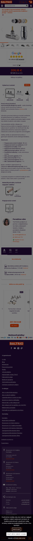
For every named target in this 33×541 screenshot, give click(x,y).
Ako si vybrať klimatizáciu (10, 392)
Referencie (5, 364)
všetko (27, 85)
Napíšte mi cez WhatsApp (18, 241)
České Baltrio (5, 443)
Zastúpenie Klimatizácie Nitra (11, 430)
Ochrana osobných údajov (10, 385)
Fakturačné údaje (7, 377)
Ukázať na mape (10, 458)
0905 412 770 (19, 237)
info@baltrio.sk (25, 504)
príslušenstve (24, 170)
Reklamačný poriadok (8, 407)
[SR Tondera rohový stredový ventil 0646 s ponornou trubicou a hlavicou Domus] (16, 30)
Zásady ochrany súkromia (16, 538)
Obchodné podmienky (9, 382)
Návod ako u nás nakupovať (11, 402)
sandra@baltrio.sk (20, 235)
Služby (4, 369)
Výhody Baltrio (6, 372)
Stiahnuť (25, 268)
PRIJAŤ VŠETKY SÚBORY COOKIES (16, 534)
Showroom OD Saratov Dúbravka (12, 428)
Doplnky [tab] (10, 252)
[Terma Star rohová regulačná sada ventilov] (14, 300)
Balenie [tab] (16, 252)
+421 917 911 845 (25, 500)
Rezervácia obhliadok (8, 420)
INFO (21, 292)
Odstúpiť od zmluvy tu (7, 439)
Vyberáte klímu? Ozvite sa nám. (11, 397)
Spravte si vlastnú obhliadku (10, 400)
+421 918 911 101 (25, 502)
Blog (3, 362)
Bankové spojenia (7, 379)
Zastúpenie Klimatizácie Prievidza (12, 433)
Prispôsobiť (16, 529)
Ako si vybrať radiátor (8, 395)
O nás (4, 359)
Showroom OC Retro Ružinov (10, 423)
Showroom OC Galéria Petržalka (11, 425)
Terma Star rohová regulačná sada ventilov (14, 311)
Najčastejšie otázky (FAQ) (10, 374)
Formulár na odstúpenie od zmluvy (12, 410)
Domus (22, 109)
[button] (16, 56)
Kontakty (4, 418)
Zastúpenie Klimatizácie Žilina (11, 435)
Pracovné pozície (7, 367)
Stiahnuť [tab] (4, 252)
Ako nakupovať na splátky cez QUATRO (14, 405)
